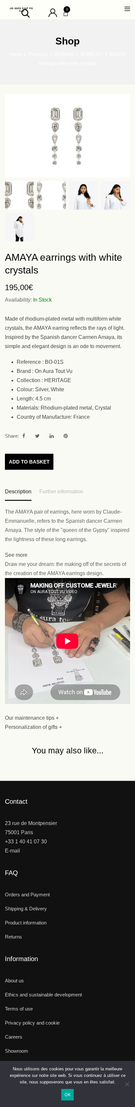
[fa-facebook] (23, 436)
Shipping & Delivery (26, 908)
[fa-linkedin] (51, 436)
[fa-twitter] (37, 436)
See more (16, 555)
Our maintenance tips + (32, 718)
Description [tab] (18, 491)
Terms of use (19, 1008)
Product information (26, 922)
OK (68, 1094)
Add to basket (29, 462)
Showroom (16, 1051)
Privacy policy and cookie (32, 1023)
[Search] (25, 13)
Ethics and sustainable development (43, 994)
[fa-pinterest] (66, 436)
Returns (13, 937)
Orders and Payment (27, 894)
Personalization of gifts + (33, 727)
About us (14, 980)
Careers (13, 1037)
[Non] (127, 1086)
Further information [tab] (61, 491)
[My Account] (53, 12)
